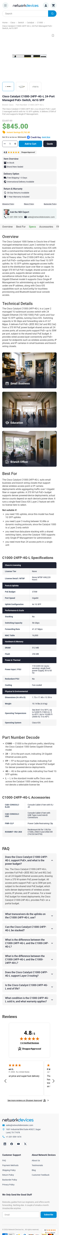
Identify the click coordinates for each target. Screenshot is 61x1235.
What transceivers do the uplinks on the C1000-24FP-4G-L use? (25, 916)
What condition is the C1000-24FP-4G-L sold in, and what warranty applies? (27, 999)
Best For (21, 226)
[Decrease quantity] (4, 143)
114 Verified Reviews (29, 1043)
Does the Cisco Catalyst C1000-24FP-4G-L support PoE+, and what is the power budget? (26, 860)
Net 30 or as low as (26, 137)
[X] (25, 1143)
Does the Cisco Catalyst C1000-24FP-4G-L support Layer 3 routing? (26, 974)
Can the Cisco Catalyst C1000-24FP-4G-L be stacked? (25, 928)
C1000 (40, 22)
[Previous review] (5, 1081)
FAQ (4, 1160)
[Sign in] (46, 5)
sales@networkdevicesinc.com (41, 217)
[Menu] (5, 5)
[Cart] (53, 5)
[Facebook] (11, 1143)
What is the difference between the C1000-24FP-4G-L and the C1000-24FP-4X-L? (25, 959)
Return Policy (29, 204)
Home (5, 22)
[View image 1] (8, 86)
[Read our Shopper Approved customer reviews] (50, 1231)
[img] (29, 1038)
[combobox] (29, 13)
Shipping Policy (8, 204)
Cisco (12, 22)
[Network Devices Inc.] (25, 5)
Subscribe (48, 1214)
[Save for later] (52, 35)
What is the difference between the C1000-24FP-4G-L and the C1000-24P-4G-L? (27, 943)
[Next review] (53, 1081)
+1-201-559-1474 (14, 217)
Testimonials (37, 1165)
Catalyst (30, 22)
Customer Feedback (40, 1175)
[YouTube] (18, 1143)
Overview (7, 226)
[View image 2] (22, 86)
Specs (32, 226)
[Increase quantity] (15, 143)
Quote (50, 143)
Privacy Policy (8, 1184)
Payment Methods (10, 1165)
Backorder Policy (50, 204)
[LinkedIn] (4, 1143)
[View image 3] (35, 86)
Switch (21, 22)
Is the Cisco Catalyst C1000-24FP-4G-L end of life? (26, 987)
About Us (36, 1160)
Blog (34, 1170)
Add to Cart (30, 143)
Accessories (46, 226)
